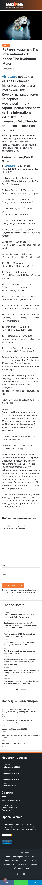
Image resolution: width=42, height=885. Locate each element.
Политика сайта (7, 810)
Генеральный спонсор (10, 808)
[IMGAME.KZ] (15, 5)
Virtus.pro (10, 166)
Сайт (4, 575)
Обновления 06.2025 (19, 729)
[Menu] (3, 5)
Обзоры (26, 868)
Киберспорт (17, 868)
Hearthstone (16, 860)
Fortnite (8, 860)
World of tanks (33, 864)
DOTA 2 (6, 45)
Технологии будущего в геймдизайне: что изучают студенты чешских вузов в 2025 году (19, 711)
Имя (3, 557)
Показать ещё (21, 689)
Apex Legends (18, 857)
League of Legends (30, 860)
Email (4, 566)
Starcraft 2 (22, 864)
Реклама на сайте (8, 805)
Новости (8, 857)
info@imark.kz (15, 800)
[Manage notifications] (5, 880)
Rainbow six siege (10, 864)
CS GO (27, 857)
